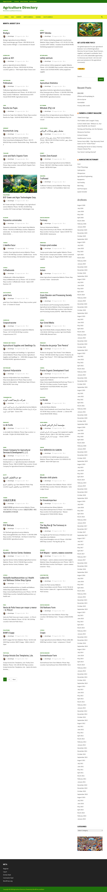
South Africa (7, 292)
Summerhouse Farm (48, 655)
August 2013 (81, 686)
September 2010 (82, 794)
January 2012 (81, 745)
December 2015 (82, 600)
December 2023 (82, 304)
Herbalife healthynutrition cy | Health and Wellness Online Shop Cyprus (18, 579)
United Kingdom (44, 217)
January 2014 (81, 671)
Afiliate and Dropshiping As (85, 96)
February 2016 (81, 594)
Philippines (6, 195)
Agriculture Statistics (49, 83)
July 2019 (80, 467)
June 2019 (80, 470)
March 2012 (81, 739)
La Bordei (44, 400)
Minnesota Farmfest (83, 132)
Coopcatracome (9, 323)
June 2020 (80, 433)
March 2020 (81, 443)
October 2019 (81, 458)
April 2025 (80, 255)
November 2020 (82, 418)
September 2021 (82, 387)
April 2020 (80, 440)
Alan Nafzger (11, 36)
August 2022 (81, 353)
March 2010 (81, 813)
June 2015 (80, 618)
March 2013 (81, 702)
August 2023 (81, 316)
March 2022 (81, 369)
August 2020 (81, 427)
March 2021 (81, 406)
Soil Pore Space (82, 189)
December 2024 (82, 267)
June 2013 (80, 692)
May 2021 (80, 399)
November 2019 (82, 455)
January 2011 (81, 782)
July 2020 (80, 430)
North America (28, 17)
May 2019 (80, 474)
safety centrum (46, 58)
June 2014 (80, 655)
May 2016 (80, 585)
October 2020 (81, 421)
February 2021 (81, 409)
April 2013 (80, 699)
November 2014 (82, 640)
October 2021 (81, 384)
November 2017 (82, 529)
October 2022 (81, 347)
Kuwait (42, 153)
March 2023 (81, 332)
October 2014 (81, 643)
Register (5, 869)
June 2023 (80, 322)
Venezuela (43, 242)
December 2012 (82, 711)
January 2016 (81, 597)
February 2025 (81, 261)
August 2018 (81, 501)
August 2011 (81, 760)
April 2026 (80, 218)
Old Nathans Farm (48, 607)
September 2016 (82, 572)
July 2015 (80, 615)
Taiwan (5, 497)
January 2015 (81, 634)
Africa (6, 17)
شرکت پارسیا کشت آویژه (14, 400)
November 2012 (82, 714)
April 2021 (80, 403)
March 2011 (81, 776)
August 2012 (81, 723)
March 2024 (81, 295)
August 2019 (81, 464)
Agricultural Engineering (84, 176)
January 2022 (81, 375)
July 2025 (80, 245)
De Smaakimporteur (48, 500)
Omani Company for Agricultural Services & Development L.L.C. (16, 451)
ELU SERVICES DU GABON (51, 450)
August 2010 (81, 797)
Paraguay (43, 343)
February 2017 (81, 557)
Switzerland (6, 80)
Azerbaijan (6, 55)
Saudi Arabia (43, 128)
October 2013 (81, 680)
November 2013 (82, 677)
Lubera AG (44, 578)
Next (14, 679)
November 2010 (82, 788)
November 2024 (82, 270)
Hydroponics (81, 170)
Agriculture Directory (20, 7)
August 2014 (81, 649)
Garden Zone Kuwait (48, 156)
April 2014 (80, 662)
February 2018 (81, 520)
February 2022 (81, 372)
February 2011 (81, 779)
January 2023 (81, 338)
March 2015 (81, 628)
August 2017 (81, 538)
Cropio (42, 633)
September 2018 (82, 498)
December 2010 (82, 785)
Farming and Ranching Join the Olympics (90, 129)
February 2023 (81, 335)
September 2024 (82, 276)
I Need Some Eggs (83, 117)
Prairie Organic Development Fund (54, 370)
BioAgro (6, 33)
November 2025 (82, 233)
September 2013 (82, 683)
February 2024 (81, 298)
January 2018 (81, 523)
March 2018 (81, 517)
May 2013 (80, 696)
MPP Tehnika (45, 33)
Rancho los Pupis (10, 108)
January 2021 (81, 412)
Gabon (42, 447)
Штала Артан (81, 99)
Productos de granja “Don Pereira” (54, 345)
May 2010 (80, 807)
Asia (12, 17)
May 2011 (80, 770)
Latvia (42, 30)
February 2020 (81, 446)
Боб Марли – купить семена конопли (56, 553)
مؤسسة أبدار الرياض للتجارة (52, 425)
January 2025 (81, 264)
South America (48, 17)
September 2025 (82, 239)
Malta (41, 522)
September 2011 (82, 757)
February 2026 (81, 224)
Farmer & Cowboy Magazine (90, 113)
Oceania (38, 17)
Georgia (5, 30)
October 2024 (81, 273)
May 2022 (80, 362)
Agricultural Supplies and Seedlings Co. (19, 345)
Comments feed (8, 878)
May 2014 (80, 659)
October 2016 (81, 569)
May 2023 (80, 325)
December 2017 (82, 526)
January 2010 (81, 819)
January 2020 (81, 449)
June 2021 (80, 396)
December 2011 (82, 748)
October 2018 (81, 495)
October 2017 (81, 532)
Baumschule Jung (10, 131)
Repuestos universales (12, 220)
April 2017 (80, 551)
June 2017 (80, 544)
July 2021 (80, 393)
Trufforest (44, 178)
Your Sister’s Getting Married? (86, 152)
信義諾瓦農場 (9, 500)
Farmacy (43, 220)
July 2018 (80, 504)
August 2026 (81, 205)
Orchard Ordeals (82, 135)
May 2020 (80, 436)
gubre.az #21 (8, 58)
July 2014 (80, 652)
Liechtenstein (44, 575)
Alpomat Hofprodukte (12, 370)
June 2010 (80, 803)
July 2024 (80, 282)
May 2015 (80, 622)
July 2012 (80, 726)
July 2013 (80, 689)
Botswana (43, 105)
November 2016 (82, 566)
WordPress (36, 889)
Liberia (42, 320)
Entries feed (7, 875)
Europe (18, 17)
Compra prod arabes (48, 245)
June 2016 (80, 581)
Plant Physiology (82, 167)
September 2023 (82, 313)
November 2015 (82, 603)
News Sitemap (24, 1)
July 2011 (80, 763)
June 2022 (80, 359)
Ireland (42, 475)
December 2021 (82, 378)
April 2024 (80, 292)
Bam (42, 889)
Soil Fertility (81, 182)
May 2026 (80, 214)
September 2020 (82, 424)
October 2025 (81, 236)
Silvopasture (81, 173)
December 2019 (82, 452)
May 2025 (80, 251)
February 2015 (81, 631)
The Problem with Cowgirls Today (88, 121)
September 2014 (82, 646)
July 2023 (80, 319)
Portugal (6, 653)
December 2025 (82, 230)
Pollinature (7, 83)
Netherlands (44, 55)
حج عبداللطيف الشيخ (12, 477)
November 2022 (82, 344)
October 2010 (81, 791)
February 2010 (81, 816)
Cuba (4, 105)
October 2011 (81, 754)
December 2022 (82, 341)
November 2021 (82, 381)
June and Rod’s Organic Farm (15, 156)
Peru (4, 605)
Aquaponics (81, 179)
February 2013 (81, 705)
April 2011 (80, 773)
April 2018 (80, 514)
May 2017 (80, 548)
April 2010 (80, 810)
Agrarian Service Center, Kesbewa (17, 553)
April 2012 (80, 736)
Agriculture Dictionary (88, 160)
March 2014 (81, 665)
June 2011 (80, 766)
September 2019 (82, 461)
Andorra (42, 176)
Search (79, 76)
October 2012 (81, 717)
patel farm (7, 295)
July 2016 (80, 578)
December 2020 (82, 415)
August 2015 (81, 612)
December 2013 (82, 674)
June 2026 (80, 211)
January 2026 (81, 227)
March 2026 (81, 221)
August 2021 (81, 390)
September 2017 (82, 535)
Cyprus (5, 267)
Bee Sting (80, 186)
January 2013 (81, 708)
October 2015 (81, 606)
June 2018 (80, 507)
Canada (42, 80)
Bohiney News (33, 1)
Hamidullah (81, 102)
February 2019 (81, 483)
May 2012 (80, 733)
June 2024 (80, 285)
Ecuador (5, 217)
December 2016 (82, 563)
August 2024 (81, 279)
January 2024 (81, 301)
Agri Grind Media (47, 323)
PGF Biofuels (8, 525)
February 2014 (81, 668)
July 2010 (80, 800)
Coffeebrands (8, 270)
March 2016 (81, 591)
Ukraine (42, 550)
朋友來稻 (80, 93)
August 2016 (81, 575)
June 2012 (80, 729)
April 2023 (80, 329)
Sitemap (16, 1)
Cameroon (6, 320)
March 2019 (81, 480)
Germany (5, 128)
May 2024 (80, 288)
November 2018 (82, 492)
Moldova (42, 397)
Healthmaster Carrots (84, 138)
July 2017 (80, 541)
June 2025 (80, 248)
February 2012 (81, 742)
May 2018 (80, 511)
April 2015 (80, 625)
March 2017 (81, 554)
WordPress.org (7, 881)
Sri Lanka (6, 550)
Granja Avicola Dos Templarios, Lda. (18, 655)
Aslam (42, 270)
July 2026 (80, 208)
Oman (4, 447)
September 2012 (82, 720)
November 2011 (82, 751)
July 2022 (80, 356)
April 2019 (80, 477)
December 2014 (82, 637)
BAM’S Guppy (8, 633)
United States (44, 292)
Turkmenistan (7, 397)
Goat (79, 164)
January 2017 (81, 560)
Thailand (5, 153)
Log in (5, 872)
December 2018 (82, 489)
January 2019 (81, 486)
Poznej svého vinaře (83, 106)
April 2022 (80, 366)
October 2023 (81, 310)
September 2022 (82, 350)
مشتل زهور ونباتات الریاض (51, 131)
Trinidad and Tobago (9, 343)
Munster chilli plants (48, 477)
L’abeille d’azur (9, 245)
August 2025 (81, 242)
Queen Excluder (82, 192)
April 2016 (80, 588)
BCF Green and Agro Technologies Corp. (19, 197)
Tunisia (5, 242)
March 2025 (81, 258)
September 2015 (82, 609)
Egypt (5, 475)
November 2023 (82, 307)
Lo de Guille (8, 425)
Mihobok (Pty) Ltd (47, 108)
